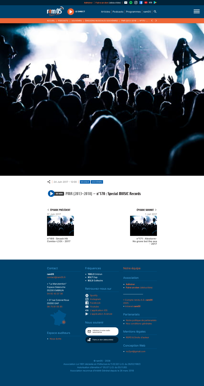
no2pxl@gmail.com (135, 351)
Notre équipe (132, 268)
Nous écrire (55, 338)
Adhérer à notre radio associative (101, 331)
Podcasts (63, 21)
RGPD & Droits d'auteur (137, 337)
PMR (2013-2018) (128, 21)
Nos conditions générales (139, 323)
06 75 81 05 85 (54, 306)
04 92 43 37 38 (55, 293)
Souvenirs (77, 21)
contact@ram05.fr (56, 277)
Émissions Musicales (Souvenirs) (101, 21)
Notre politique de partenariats (141, 320)
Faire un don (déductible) (103, 340)
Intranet (132, 306)
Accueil (51, 21)
